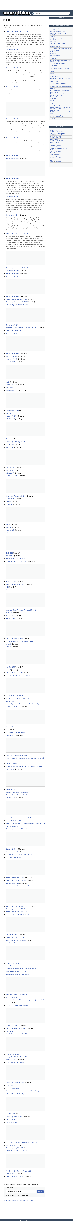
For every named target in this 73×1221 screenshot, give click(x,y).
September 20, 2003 (12, 178)
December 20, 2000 (12, 883)
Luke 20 (8, 644)
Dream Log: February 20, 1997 (16, 442)
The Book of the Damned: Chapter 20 (18, 1171)
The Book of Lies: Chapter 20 (15, 943)
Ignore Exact (24, 1195)
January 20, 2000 (11, 416)
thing (51, 154)
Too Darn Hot (53, 102)
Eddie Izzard (53, 118)
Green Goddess (54, 92)
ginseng (52, 100)
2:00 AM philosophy (12, 1054)
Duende (52, 71)
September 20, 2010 (12, 158)
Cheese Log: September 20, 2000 (17, 305)
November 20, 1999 (12, 390)
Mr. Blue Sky (53, 58)
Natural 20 (9, 387)
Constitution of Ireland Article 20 (16, 1034)
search (40, 1191)
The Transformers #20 (13, 1088)
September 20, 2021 (12, 276)
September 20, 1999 (12, 86)
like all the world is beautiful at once (59, 57)
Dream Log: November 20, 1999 (16, 829)
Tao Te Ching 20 (11, 763)
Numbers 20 (10, 447)
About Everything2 (55, 28)
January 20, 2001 (11, 934)
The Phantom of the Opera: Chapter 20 (19, 854)
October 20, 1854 (11, 727)
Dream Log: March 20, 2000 (15, 584)
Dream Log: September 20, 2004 (17, 233)
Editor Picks (53, 88)
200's (7, 533)
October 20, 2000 (11, 849)
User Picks (53, 29)
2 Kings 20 (9, 504)
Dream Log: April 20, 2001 (14, 1117)
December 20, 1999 (12, 410)
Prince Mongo (53, 65)
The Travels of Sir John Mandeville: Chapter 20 (21, 1142)
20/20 (8, 382)
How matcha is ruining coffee (57, 43)
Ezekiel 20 (9, 553)
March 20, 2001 (11, 1060)
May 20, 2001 (10, 1145)
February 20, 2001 (12, 1026)
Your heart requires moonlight (57, 31)
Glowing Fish (59, 131)
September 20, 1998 (12, 325)
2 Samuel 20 (10, 499)
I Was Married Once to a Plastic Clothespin (58, 149)
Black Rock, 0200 (54, 76)
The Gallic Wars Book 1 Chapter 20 (17, 886)
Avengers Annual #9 (55, 50)
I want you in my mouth (56, 105)
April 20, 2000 (10, 618)
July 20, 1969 (10, 419)
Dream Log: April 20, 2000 (14, 638)
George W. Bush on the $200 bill (16, 994)
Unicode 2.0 (10, 701)
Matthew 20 (9, 615)
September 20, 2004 (12, 137)
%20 (7, 587)
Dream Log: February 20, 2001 (16, 1028)
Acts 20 (8, 670)
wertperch (59, 134)
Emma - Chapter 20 (12, 1122)
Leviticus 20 (10, 444)
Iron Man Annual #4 (55, 46)
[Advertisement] (36, 4)
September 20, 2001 (12, 353)
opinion (52, 134)
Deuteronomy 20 (11, 467)
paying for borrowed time (56, 67)
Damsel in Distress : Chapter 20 (16, 1151)
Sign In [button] (61, 17)
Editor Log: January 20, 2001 (15, 937)
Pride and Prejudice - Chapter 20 (17, 755)
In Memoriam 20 (11, 1031)
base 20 (8, 966)
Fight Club (52, 36)
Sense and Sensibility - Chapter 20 (17, 974)
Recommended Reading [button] (61, 25)
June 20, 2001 (10, 1174)
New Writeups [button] (61, 127)
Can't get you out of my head (57, 38)
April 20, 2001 (10, 1114)
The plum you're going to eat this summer (60, 86)
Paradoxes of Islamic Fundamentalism (60, 90)
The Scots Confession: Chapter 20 (17, 1005)
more (61, 165)
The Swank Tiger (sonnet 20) (15, 732)
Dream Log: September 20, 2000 (17, 302)
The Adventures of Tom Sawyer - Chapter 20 (20, 641)
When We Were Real (55, 39)
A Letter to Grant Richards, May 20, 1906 (19, 818)
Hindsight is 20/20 (12, 356)
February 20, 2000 (12, 476)
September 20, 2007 (12, 270)
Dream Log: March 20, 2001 (15, 1082)
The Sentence (53, 41)
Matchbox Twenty (11, 359)
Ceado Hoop (53, 153)
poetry (52, 161)
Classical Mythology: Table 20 (16, 1062)
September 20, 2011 (12, 155)
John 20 (8, 647)
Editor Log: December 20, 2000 (16, 911)
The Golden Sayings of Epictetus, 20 (18, 675)
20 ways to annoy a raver (14, 963)
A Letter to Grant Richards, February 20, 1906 (21, 610)
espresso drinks (54, 81)
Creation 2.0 (10, 413)
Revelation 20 (10, 789)
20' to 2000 (9, 1085)
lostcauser (58, 151)
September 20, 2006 (12, 215)
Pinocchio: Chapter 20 (13, 857)
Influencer (52, 75)
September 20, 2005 (12, 119)
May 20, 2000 (10, 667)
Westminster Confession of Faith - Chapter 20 (21, 795)
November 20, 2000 (12, 852)
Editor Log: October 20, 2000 (15, 877)
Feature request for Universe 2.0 (16, 561)
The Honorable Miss (55, 85)
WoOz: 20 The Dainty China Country (18, 698)
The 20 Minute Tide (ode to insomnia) (18, 914)
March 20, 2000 (11, 581)
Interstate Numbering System (57, 115)
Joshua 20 (9, 470)
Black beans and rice (55, 45)
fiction (52, 151)
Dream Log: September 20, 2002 (17, 268)
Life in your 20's (11, 1119)
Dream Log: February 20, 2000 (16, 496)
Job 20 (8, 524)
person (52, 157)
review (52, 131)
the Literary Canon (55, 97)
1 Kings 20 (9, 501)
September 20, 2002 (12, 273)
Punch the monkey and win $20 (16, 558)
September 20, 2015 (12, 50)
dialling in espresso (55, 55)
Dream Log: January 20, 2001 (16, 940)
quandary (52, 73)
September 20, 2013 (12, 197)
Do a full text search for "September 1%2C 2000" (18, 1200)
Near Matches (12, 1195)
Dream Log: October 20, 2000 (16, 880)
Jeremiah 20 (10, 530)
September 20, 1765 (12, 333)
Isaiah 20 (9, 527)
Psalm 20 (9, 613)
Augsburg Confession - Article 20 (17, 792)
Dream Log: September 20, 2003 (17, 31)
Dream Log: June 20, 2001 (15, 1176)
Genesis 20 (9, 439)
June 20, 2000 (10, 735)
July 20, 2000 (10, 797)
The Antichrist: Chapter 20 (14, 695)
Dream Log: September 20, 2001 (17, 330)
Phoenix (52, 103)
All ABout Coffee (54, 52)
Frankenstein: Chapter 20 (14, 820)
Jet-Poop (58, 137)
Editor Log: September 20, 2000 (16, 299)
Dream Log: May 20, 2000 (14, 672)
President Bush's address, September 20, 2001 (21, 328)
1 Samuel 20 (10, 473)
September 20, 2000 (12, 296)
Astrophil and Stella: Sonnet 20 (16, 1057)
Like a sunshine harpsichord (57, 63)
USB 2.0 (8, 590)
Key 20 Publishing (12, 997)
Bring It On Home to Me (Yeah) (58, 83)
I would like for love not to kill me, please (60, 48)
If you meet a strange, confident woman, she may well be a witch (60, 94)
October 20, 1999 (11, 385)
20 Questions (10, 361)
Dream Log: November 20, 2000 (16, 906)
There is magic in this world (57, 116)
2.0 (7, 729)
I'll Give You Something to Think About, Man (60, 159)
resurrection (53, 98)
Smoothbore (53, 53)
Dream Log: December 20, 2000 (16, 909)
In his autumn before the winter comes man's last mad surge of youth (60, 108)
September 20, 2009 (12, 68)
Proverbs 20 (10, 556)
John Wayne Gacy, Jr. (55, 110)
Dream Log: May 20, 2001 (14, 1148)
